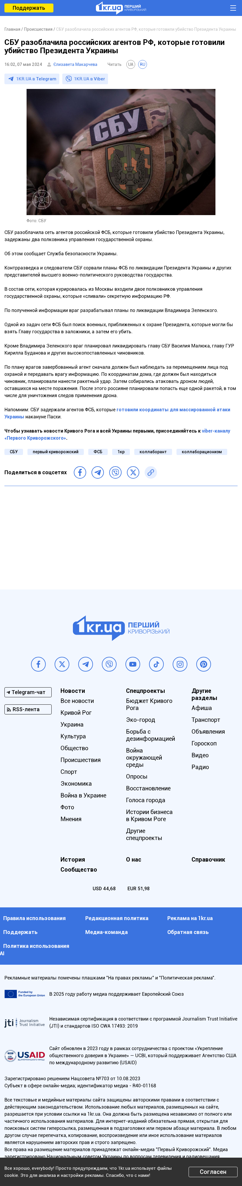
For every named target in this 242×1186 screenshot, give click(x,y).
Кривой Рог (75, 712)
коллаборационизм (202, 451)
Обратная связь (188, 932)
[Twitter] (133, 472)
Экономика (76, 783)
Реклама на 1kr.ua (190, 918)
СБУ (14, 451)
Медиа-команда (106, 932)
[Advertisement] (121, 533)
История (72, 859)
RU (142, 64)
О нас (133, 859)
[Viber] (115, 472)
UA (130, 64)
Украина (72, 724)
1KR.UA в (36, 79)
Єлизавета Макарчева (75, 64)
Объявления (208, 731)
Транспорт (206, 719)
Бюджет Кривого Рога (149, 704)
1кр (121, 451)
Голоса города (145, 800)
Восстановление (148, 788)
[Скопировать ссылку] (151, 472)
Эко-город (140, 719)
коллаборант (153, 451)
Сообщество (78, 869)
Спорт (68, 771)
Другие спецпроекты (144, 834)
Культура (73, 736)
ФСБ (98, 451)
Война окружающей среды (144, 757)
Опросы (137, 776)
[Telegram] (97, 472)
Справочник (208, 859)
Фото (67, 807)
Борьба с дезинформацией (150, 735)
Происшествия (80, 759)
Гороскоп (204, 743)
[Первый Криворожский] (121, 7)
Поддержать (29, 8)
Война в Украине (83, 795)
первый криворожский (56, 451)
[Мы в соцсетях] (38, 664)
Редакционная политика (116, 918)
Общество (74, 748)
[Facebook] (80, 472)
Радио (200, 767)
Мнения (70, 819)
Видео (200, 755)
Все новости (77, 700)
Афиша (202, 707)
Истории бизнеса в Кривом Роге (149, 815)
